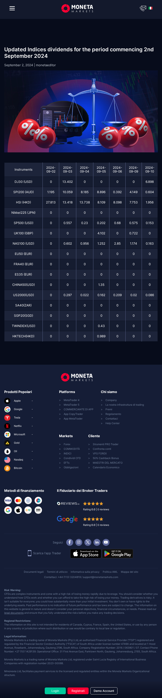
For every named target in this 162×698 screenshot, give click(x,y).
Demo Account (104, 691)
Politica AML (110, 571)
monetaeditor (46, 65)
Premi (108, 409)
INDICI (67, 453)
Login (55, 691)
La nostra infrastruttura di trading (124, 404)
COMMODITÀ (72, 448)
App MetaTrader (73, 418)
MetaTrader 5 (71, 404)
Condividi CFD (72, 458)
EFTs (66, 462)
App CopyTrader (73, 414)
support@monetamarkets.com (100, 577)
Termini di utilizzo (57, 571)
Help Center (112, 423)
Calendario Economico (106, 467)
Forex (67, 444)
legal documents (14, 612)
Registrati (78, 691)
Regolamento (113, 414)
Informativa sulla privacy (85, 571)
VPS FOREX (100, 453)
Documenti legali (34, 571)
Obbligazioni (71, 467)
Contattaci (111, 418)
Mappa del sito (129, 571)
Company (111, 400)
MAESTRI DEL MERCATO (108, 462)
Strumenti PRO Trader (105, 444)
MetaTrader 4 (72, 400)
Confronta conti (102, 448)
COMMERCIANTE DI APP (78, 409)
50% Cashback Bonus (106, 458)
